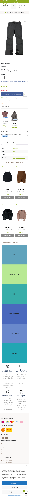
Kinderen (3, 448)
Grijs (14, 151)
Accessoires (4, 450)
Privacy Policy (18, 495)
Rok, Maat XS (7, 191)
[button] (26, 465)
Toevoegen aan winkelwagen (12, 94)
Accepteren (14, 483)
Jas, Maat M (7, 229)
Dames (3, 444)
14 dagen (5, 136)
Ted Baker (5, 117)
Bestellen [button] (7, 197)
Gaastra (15, 148)
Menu (13, 6)
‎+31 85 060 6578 (7, 460)
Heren (3, 446)
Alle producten (5, 453)
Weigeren (14, 487)
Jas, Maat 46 (14, 125)
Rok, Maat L (21, 191)
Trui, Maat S (5, 123)
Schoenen (4, 452)
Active (15, 119)
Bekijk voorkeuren (14, 492)
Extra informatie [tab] (9, 143)
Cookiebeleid (11, 495)
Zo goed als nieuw (19, 158)
